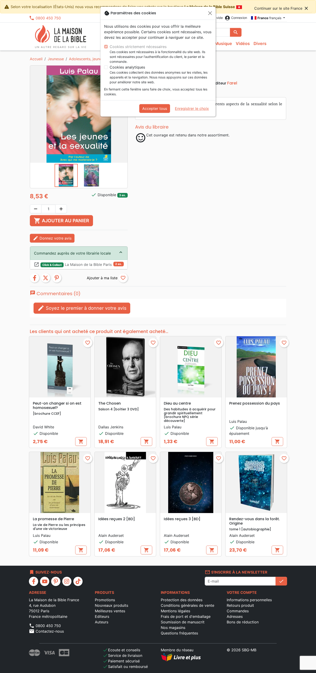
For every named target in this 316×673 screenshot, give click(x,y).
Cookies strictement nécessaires (138, 46)
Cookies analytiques (127, 67)
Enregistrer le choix (192, 108)
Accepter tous (154, 108)
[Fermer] (210, 13)
